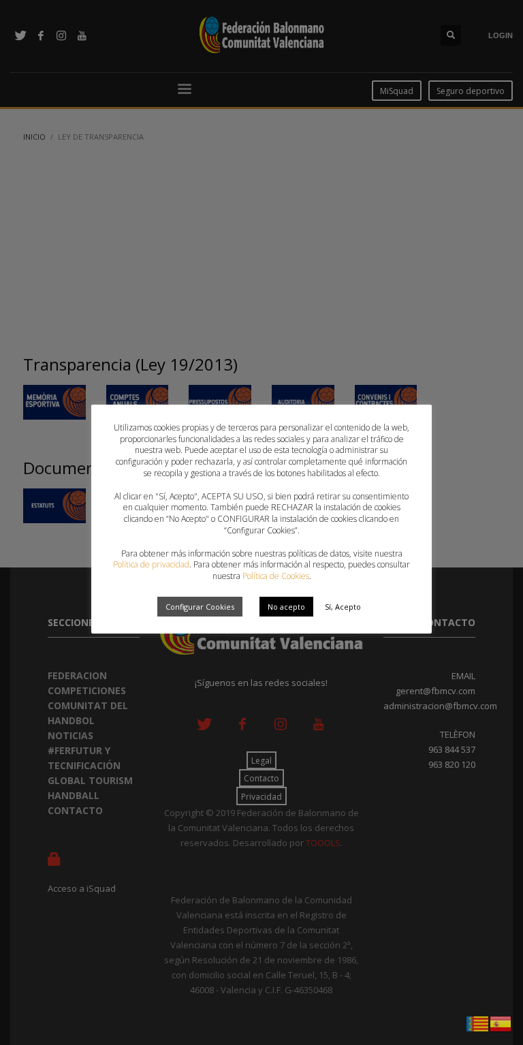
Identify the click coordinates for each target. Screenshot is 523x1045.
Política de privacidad (151, 564)
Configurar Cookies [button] (199, 607)
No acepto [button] (286, 607)
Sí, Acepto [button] (343, 607)
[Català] (478, 1022)
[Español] (501, 1022)
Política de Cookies (275, 576)
